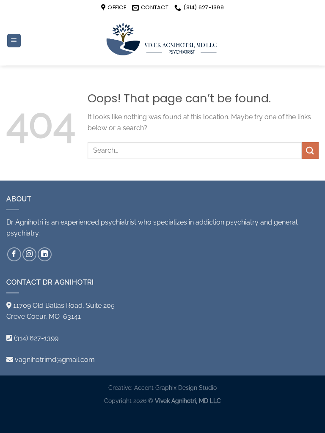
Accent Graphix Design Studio (175, 387)
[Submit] (310, 150)
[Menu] (14, 41)
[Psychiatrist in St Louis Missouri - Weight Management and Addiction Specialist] (162, 41)
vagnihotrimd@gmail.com (55, 360)
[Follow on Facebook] (14, 254)
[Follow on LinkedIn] (45, 254)
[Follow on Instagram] (29, 254)
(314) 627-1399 (36, 338)
